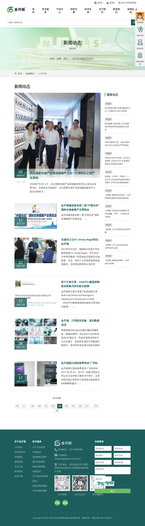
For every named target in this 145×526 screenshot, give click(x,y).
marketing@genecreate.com (68, 458)
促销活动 (130, 10)
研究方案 (74, 10)
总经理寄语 (19, 452)
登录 (112, 3)
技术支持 (88, 10)
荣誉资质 (18, 471)
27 (87, 406)
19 (32, 406)
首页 (33, 10)
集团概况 (30, 73)
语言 (100, 3)
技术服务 (45, 10)
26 (80, 406)
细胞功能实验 (38, 466)
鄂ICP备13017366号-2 (102, 518)
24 (66, 406)
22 (53, 406)
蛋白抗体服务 (38, 461)
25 (73, 406)
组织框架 (18, 461)
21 (46, 406)
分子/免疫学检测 (40, 476)
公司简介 (18, 447)
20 (39, 406)
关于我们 (102, 10)
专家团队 (18, 457)
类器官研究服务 (39, 486)
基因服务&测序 (39, 457)
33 (96, 406)
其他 (34, 481)
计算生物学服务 (39, 490)
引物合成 (36, 452)
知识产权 (18, 476)
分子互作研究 (38, 447)
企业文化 (18, 466)
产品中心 (59, 10)
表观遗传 (36, 471)
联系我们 (116, 10)
